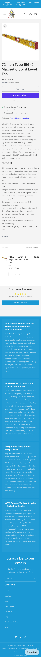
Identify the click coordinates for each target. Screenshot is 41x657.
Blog (6, 617)
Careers (7, 601)
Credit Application (11, 622)
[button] (4, 13)
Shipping (4, 82)
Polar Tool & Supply (19, 645)
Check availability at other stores (16, 113)
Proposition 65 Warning (19, 118)
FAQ (6, 627)
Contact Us (9, 611)
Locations (8, 596)
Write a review (20, 302)
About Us (8, 591)
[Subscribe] (33, 578)
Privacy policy (35, 648)
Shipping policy (24, 648)
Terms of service (14, 652)
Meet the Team (10, 606)
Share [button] (6, 236)
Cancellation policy (21, 655)
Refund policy (13, 648)
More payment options (20, 101)
